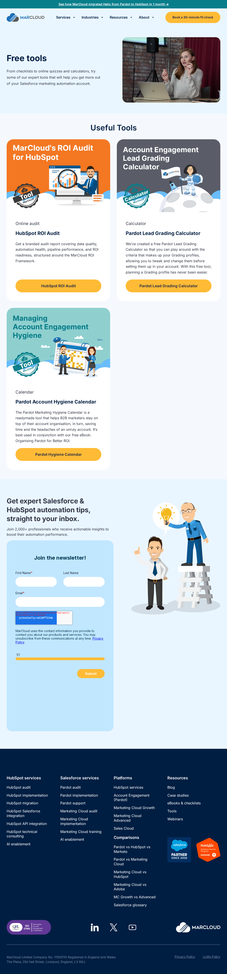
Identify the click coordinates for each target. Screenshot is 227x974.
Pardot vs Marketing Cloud (130, 861)
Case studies (178, 795)
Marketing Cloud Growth (134, 807)
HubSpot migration (22, 803)
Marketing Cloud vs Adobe (130, 886)
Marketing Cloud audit (78, 811)
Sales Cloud (124, 828)
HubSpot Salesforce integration (23, 813)
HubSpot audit (19, 787)
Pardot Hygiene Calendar (58, 454)
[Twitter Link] (113, 927)
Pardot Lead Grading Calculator (163, 233)
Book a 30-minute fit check (192, 17)
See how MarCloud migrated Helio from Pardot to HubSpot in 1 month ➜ (114, 4)
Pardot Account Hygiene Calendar (56, 402)
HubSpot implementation (27, 795)
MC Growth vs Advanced (135, 897)
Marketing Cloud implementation (74, 821)
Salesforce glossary (130, 905)
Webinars (175, 819)
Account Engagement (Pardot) (131, 797)
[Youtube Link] (132, 927)
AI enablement (18, 844)
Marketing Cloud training (81, 831)
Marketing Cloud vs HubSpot (130, 874)
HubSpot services (128, 787)
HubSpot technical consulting (22, 833)
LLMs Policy (211, 956)
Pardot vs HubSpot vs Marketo (132, 849)
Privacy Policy (185, 956)
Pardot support (72, 803)
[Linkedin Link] (95, 927)
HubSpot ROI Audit (38, 233)
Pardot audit (70, 787)
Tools (171, 811)
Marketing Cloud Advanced (127, 818)
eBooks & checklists (184, 803)
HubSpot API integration (27, 823)
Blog (171, 787)
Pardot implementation (79, 795)
